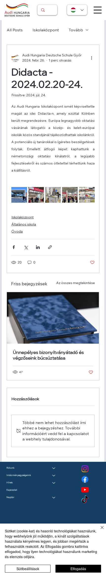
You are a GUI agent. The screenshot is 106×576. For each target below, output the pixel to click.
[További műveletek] (92, 58)
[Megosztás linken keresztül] (50, 247)
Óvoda (17, 231)
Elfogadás (78, 568)
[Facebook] (84, 479)
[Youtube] (84, 489)
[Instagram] (84, 468)
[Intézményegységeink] (54, 475)
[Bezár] (99, 530)
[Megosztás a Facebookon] (13, 247)
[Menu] (98, 10)
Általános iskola (23, 224)
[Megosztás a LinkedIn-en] (37, 247)
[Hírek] (54, 482)
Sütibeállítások (28, 568)
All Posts (15, 29)
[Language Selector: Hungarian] (77, 10)
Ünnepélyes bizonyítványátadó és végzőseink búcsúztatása (48, 355)
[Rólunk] (54, 468)
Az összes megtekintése (75, 283)
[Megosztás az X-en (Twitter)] (25, 247)
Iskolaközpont (46, 29)
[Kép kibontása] (19, 194)
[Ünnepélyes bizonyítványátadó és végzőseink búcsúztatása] (53, 318)
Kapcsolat (11, 489)
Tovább (76, 29)
